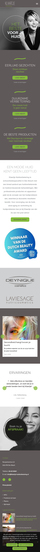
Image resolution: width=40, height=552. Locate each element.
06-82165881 (13, 471)
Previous (2, 336)
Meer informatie (20, 548)
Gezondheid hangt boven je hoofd (26, 516)
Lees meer (20, 398)
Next (37, 336)
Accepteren (12, 545)
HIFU (5, 495)
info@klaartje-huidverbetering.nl (18, 474)
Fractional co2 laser (10, 498)
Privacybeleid (7, 485)
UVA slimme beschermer (23, 528)
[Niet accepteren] (38, 542)
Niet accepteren (26, 545)
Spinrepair (7, 504)
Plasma (6, 501)
